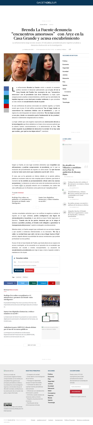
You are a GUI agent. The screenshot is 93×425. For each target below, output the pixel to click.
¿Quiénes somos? (41, 420)
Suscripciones (59, 420)
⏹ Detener (29, 270)
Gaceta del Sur (43, 24)
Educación (66, 78)
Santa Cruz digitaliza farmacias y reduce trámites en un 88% (49, 199)
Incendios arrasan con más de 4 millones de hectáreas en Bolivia (78, 204)
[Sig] (37, 207)
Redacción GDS (29, 49)
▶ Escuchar (19, 270)
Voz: (15, 262)
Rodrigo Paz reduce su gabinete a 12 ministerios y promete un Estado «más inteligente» (18, 297)
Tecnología (66, 102)
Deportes (65, 95)
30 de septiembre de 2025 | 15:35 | (45, 49)
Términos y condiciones (83, 420)
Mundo (65, 99)
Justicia (51, 24)
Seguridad (66, 68)
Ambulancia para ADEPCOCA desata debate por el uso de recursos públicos (20, 328)
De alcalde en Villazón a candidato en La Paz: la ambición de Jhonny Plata (72, 170)
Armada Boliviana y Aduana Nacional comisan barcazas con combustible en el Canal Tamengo (78, 194)
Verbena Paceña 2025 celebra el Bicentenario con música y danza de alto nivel (78, 184)
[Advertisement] (46, 12)
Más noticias (32, 345)
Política (64, 49)
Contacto (50, 420)
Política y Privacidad (69, 420)
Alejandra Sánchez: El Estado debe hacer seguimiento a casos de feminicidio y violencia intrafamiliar (78, 213)
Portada (33, 420)
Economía (66, 64)
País (64, 82)
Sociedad (65, 71)
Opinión (65, 85)
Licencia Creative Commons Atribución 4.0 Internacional (13, 409)
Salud (64, 89)
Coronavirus (67, 91)
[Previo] (34, 207)
